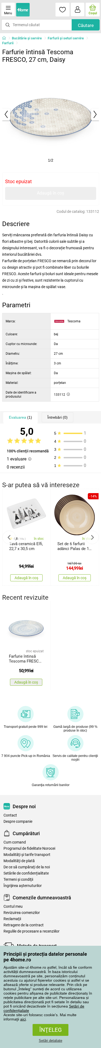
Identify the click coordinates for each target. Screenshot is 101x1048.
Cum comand (15, 842)
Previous (9, 537)
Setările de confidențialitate (26, 873)
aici (23, 1019)
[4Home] (6, 38)
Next (92, 537)
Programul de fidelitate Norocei (29, 848)
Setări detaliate (50, 1041)
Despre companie (18, 822)
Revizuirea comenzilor (22, 913)
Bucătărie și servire (27, 38)
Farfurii (7, 43)
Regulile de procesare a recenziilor (32, 931)
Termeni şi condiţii (18, 880)
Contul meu (13, 906)
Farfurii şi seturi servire (66, 38)
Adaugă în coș (50, 193)
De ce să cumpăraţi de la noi (27, 867)
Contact (10, 815)
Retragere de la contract (24, 925)
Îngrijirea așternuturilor (23, 886)
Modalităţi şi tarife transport (27, 855)
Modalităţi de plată (19, 861)
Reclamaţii (12, 919)
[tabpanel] (50, 114)
